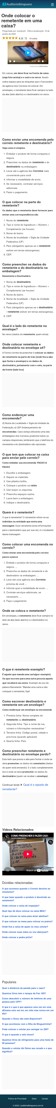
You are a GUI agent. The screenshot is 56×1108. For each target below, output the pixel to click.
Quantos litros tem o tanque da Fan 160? (24, 993)
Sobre (34, 1098)
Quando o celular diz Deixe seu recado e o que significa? (27, 1049)
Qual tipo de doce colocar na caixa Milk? (24, 910)
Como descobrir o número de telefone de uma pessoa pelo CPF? (26, 1000)
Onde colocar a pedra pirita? (17, 937)
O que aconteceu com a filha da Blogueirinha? (27, 1023)
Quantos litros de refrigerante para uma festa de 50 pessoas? (28, 1041)
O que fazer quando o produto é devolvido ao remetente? (26, 898)
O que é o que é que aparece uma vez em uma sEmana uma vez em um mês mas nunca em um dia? (28, 1010)
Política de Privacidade (17, 1098)
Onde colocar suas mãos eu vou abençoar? (25, 931)
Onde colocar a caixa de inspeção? (20, 905)
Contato (45, 1098)
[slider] (21, 61)
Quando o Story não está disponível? (22, 1018)
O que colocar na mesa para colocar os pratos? (27, 921)
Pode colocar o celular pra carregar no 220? (25, 1029)
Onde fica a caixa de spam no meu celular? (25, 926)
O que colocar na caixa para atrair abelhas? (25, 916)
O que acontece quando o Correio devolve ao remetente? (26, 890)
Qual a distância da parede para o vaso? (23, 988)
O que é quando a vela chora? (18, 1034)
